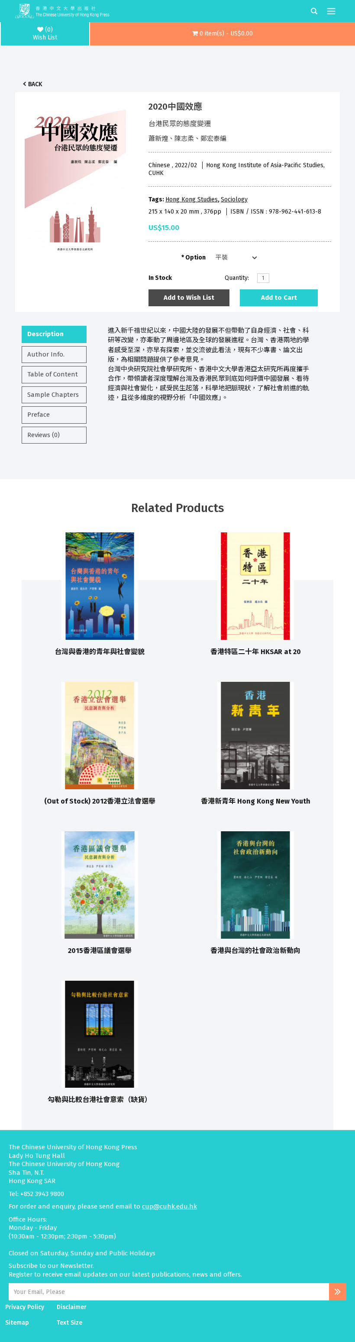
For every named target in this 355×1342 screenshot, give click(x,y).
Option (195, 257)
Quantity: (237, 278)
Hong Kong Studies (191, 199)
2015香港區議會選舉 (100, 951)
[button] (223, 34)
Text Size (69, 1322)
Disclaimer (72, 1307)
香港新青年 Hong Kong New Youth (255, 801)
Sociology (234, 199)
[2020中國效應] (75, 175)
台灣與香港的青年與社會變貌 (100, 652)
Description (45, 334)
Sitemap (17, 1322)
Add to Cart (279, 297)
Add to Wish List (189, 297)
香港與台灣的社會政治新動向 (255, 951)
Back (35, 84)
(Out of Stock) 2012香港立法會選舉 (99, 801)
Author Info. (46, 354)
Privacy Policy (24, 1307)
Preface (38, 414)
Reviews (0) (43, 435)
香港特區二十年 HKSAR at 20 (255, 652)
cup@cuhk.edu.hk (169, 1206)
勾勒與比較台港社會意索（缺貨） (100, 1100)
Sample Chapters (53, 395)
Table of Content (52, 374)
